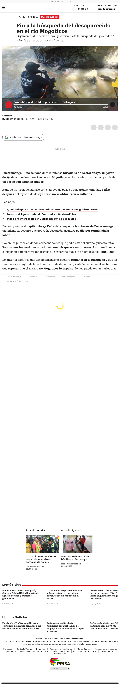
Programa (82, 8)
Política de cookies (61, 651)
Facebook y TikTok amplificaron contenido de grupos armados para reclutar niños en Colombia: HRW (21, 626)
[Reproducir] (8, 104)
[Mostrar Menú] (3, 7)
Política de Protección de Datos (34, 651)
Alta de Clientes (84, 649)
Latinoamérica (69, 276)
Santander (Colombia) (17, 281)
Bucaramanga (11, 119)
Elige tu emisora (106, 8)
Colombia (32, 276)
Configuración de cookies (85, 651)
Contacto (7, 649)
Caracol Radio (14, 7)
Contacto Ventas (24, 649)
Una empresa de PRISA (60, 661)
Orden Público (28, 17)
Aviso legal (11, 651)
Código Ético (60, 654)
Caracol (7, 115)
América (86, 276)
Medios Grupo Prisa (60, 668)
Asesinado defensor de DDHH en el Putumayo (75, 558)
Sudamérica (49, 276)
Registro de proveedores (106, 649)
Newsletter (40, 649)
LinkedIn (108, 127)
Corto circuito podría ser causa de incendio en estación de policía (41, 559)
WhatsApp (115, 127)
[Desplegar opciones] (112, 104)
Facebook (94, 127)
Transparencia (107, 651)
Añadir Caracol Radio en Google (26, 137)
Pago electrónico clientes (61, 649)
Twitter (101, 127)
